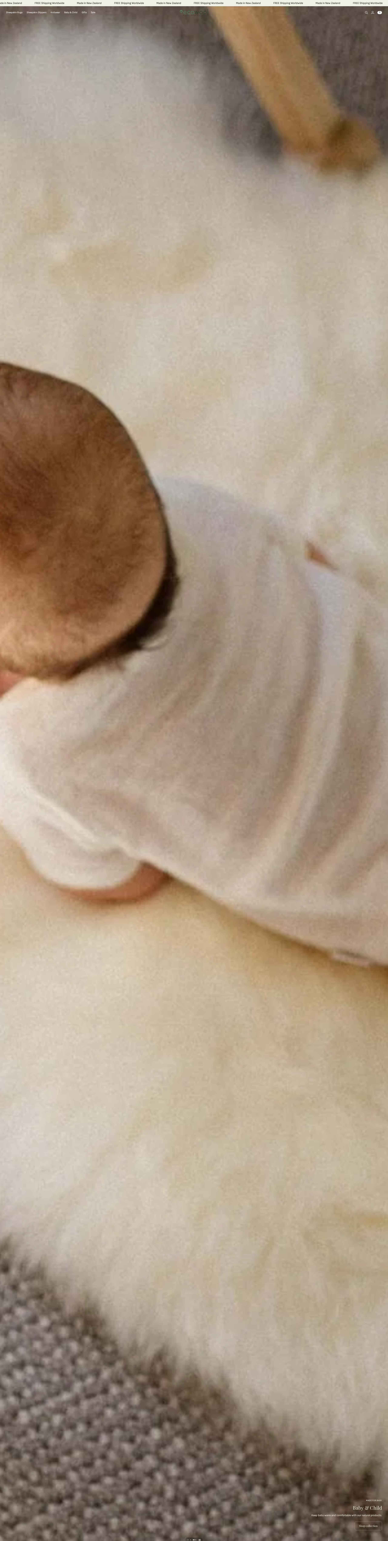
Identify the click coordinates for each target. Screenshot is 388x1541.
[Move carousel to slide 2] (190, 1540)
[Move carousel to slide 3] (194, 1540)
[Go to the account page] (373, 13)
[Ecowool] (194, 12)
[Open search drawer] (366, 13)
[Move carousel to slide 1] (188, 1540)
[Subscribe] (380, 779)
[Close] (383, 749)
